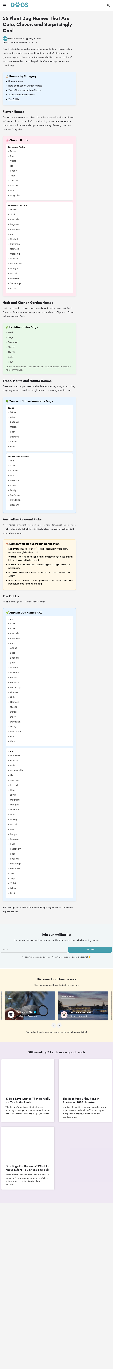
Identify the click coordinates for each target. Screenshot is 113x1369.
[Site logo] (20, 5)
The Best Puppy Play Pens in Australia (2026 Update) (81, 1100)
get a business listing (76, 1032)
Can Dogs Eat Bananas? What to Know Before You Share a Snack (27, 1167)
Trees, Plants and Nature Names (24, 90)
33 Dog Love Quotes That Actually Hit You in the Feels (28, 1100)
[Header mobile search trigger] (108, 5)
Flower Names (15, 81)
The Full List (14, 99)
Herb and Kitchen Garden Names (25, 85)
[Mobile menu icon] (5, 5)
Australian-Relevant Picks (21, 94)
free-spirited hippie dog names (43, 907)
